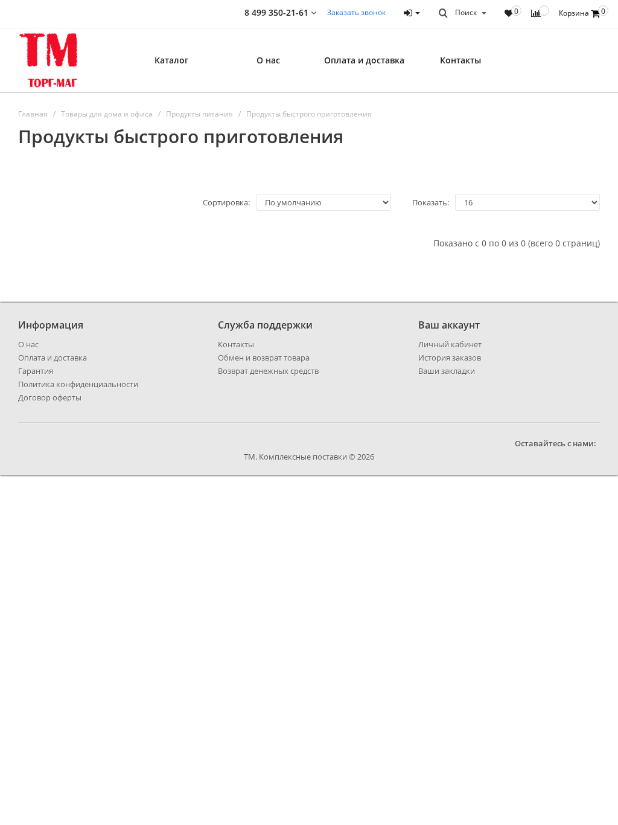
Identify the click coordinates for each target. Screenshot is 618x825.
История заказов (449, 357)
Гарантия (35, 370)
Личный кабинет (450, 344)
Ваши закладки (446, 370)
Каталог (171, 60)
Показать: (430, 202)
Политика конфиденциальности (78, 384)
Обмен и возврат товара (264, 357)
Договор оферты (49, 397)
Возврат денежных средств (268, 370)
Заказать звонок (356, 12)
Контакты (460, 60)
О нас (268, 60)
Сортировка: (226, 202)
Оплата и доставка (364, 60)
